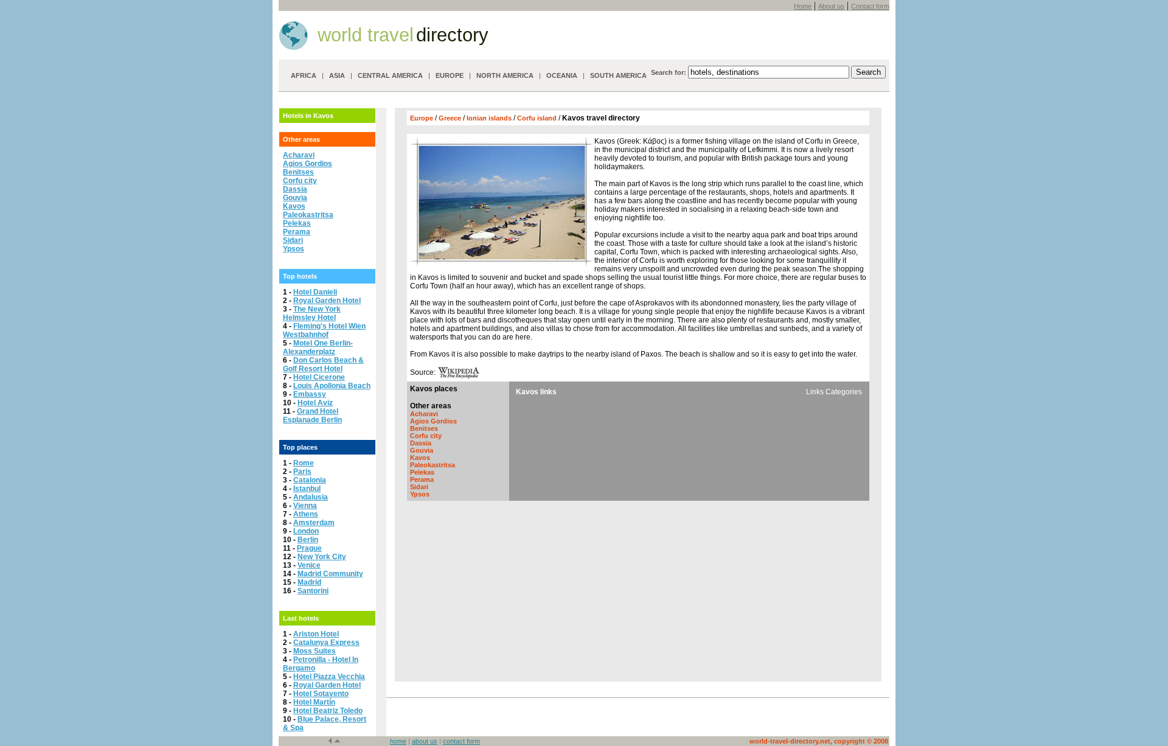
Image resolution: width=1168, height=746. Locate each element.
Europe (421, 118)
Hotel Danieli (315, 292)
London (306, 531)
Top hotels (300, 276)
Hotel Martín (314, 702)
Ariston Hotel (316, 634)
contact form (461, 741)
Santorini (312, 591)
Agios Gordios (307, 163)
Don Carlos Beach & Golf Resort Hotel (323, 364)
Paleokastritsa (308, 215)
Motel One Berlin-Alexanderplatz (318, 347)
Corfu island (537, 118)
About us (831, 6)
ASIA (337, 75)
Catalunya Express (326, 642)
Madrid (309, 582)
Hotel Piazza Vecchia (329, 676)
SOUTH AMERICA (618, 75)
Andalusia (310, 497)
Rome (303, 463)
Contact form (870, 6)
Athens (305, 514)
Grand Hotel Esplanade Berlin (312, 415)
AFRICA (303, 75)
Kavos (294, 206)
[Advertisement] (638, 594)
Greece (451, 118)
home (398, 741)
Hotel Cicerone (319, 377)
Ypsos (293, 249)
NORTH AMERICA (505, 75)
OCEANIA (561, 75)
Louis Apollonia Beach (331, 386)
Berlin (307, 539)
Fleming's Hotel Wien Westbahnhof (324, 330)
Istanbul (307, 488)
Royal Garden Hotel (327, 300)
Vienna (305, 505)
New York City (321, 557)
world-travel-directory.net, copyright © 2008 (818, 741)
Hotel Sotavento (321, 693)
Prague (309, 548)
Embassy (309, 394)
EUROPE (450, 75)
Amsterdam (314, 522)
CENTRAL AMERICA (390, 75)
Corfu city (300, 180)
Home (803, 6)
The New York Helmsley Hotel (312, 313)
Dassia (295, 189)
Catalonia (309, 480)
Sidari (293, 240)
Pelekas (297, 223)
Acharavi (299, 155)
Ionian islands (490, 118)
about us (424, 741)
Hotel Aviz (315, 403)
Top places (300, 447)
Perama (296, 232)
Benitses (298, 172)
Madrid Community (330, 574)
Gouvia (295, 197)
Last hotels (301, 618)
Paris (302, 471)
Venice (309, 565)
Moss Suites (314, 651)
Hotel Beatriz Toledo (328, 710)
